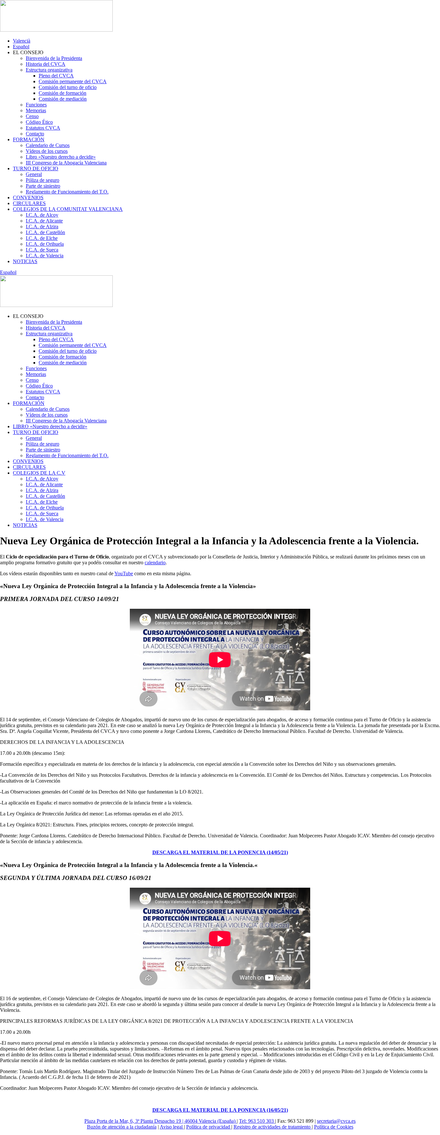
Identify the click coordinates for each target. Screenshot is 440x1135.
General (34, 174)
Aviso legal (172, 1127)
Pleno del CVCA (56, 75)
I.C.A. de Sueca (42, 249)
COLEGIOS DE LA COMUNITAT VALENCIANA (68, 209)
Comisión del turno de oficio (68, 87)
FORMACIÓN (28, 139)
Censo (32, 116)
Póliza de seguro (42, 180)
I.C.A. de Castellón (45, 232)
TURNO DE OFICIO (35, 168)
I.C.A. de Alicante (44, 220)
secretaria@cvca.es (336, 1121)
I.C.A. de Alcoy (42, 215)
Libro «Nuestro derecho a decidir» (61, 157)
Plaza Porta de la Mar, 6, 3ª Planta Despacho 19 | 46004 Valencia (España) (160, 1121)
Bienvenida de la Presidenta (54, 58)
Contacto (35, 133)
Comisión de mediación (63, 99)
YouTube (123, 573)
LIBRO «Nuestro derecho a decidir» (50, 426)
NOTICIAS (25, 261)
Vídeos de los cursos (47, 151)
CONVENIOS (28, 197)
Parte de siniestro (43, 186)
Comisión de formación (62, 93)
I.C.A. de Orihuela (45, 244)
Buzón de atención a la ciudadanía (122, 1127)
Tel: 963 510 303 (257, 1121)
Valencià (21, 41)
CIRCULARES (29, 203)
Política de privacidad (208, 1127)
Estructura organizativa (49, 70)
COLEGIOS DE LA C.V (39, 473)
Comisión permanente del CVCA (73, 81)
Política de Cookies (333, 1127)
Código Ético (39, 122)
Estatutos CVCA (43, 128)
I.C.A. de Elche (42, 238)
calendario (155, 562)
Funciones (36, 104)
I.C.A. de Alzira (42, 226)
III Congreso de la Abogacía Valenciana (66, 162)
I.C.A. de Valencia (44, 255)
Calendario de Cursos (48, 145)
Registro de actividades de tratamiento (273, 1127)
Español (21, 46)
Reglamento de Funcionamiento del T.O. (67, 191)
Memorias (36, 110)
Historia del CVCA (45, 64)
